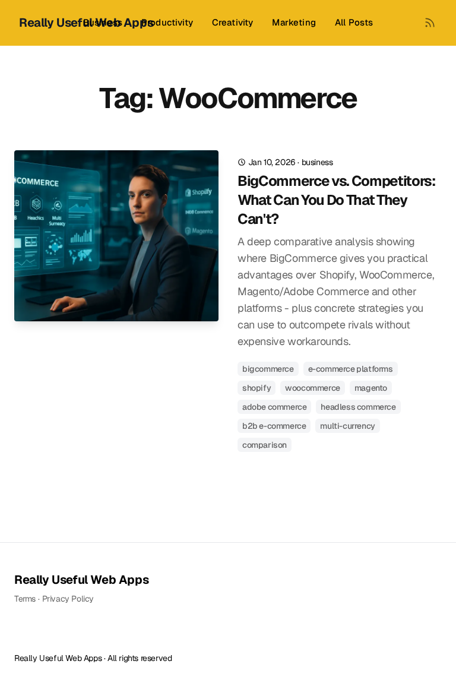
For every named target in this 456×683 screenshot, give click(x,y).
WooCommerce (312, 387)
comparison (264, 444)
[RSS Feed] (430, 22)
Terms (25, 598)
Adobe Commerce (274, 406)
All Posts (354, 22)
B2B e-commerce (274, 425)
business (317, 162)
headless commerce (358, 406)
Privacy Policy (68, 598)
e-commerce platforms (350, 368)
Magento (370, 387)
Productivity (167, 22)
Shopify (256, 387)
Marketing (293, 22)
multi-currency (347, 425)
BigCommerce (268, 368)
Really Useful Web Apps (81, 579)
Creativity (233, 22)
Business (102, 22)
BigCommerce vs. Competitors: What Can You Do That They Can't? (336, 200)
